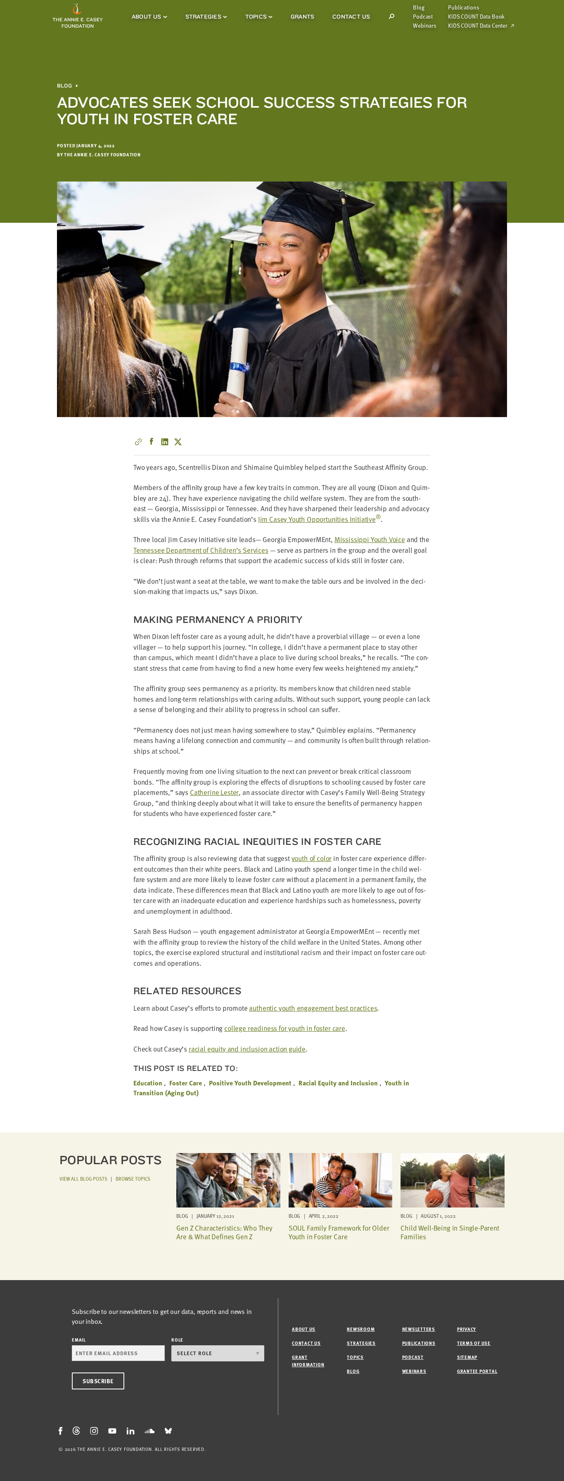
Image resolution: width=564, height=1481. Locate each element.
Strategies (203, 16)
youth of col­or (311, 858)
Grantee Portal (477, 1371)
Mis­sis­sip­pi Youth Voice (369, 539)
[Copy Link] (138, 442)
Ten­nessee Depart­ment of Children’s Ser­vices (200, 550)
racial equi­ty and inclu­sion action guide (247, 1049)
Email (79, 1339)
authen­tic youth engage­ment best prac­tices (313, 1008)
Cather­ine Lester (214, 792)
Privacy (466, 1328)
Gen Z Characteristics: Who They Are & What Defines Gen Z (224, 1232)
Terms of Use (474, 1343)
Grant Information (308, 1361)
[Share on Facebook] (151, 442)
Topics (256, 16)
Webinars (424, 25)
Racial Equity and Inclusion (338, 1083)
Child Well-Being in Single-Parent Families (449, 1232)
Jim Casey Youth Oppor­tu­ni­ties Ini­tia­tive (319, 519)
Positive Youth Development (250, 1083)
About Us (146, 16)
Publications (463, 7)
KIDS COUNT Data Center (477, 25)
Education (147, 1083)
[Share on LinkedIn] (165, 442)
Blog (418, 7)
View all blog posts (83, 1178)
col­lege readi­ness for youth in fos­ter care (284, 1028)
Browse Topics (133, 1178)
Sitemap (467, 1357)
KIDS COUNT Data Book (476, 16)
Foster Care (185, 1083)
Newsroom (360, 1328)
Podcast (423, 16)
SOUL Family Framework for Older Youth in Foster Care (339, 1232)
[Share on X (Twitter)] (178, 442)
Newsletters (418, 1328)
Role (177, 1339)
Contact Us (351, 16)
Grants (302, 16)
